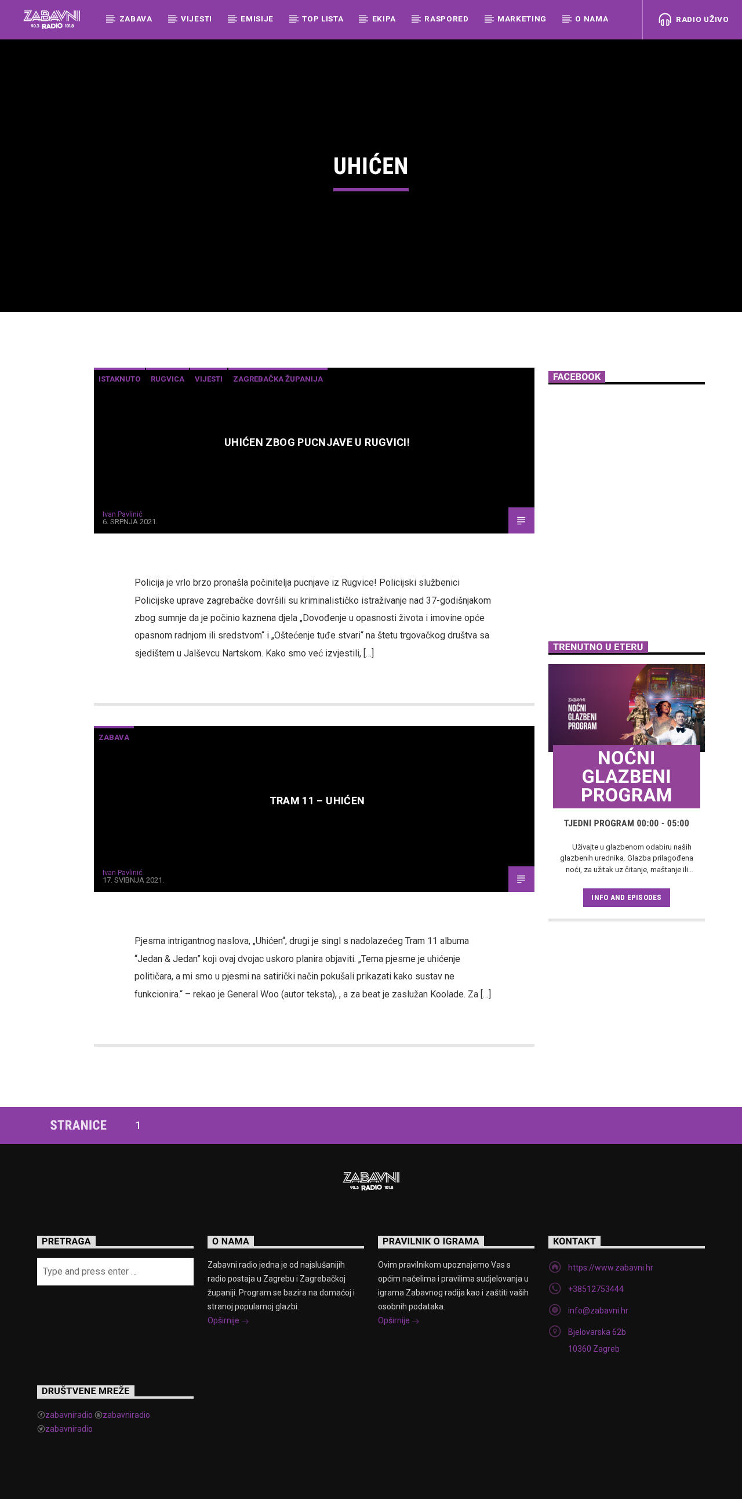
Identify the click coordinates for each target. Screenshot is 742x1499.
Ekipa (384, 18)
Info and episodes (626, 897)
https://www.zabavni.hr (610, 1267)
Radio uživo (701, 19)
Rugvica (167, 379)
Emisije (257, 18)
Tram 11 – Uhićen (317, 800)
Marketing (522, 18)
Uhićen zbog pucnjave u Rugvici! (317, 442)
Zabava (135, 18)
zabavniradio (69, 1415)
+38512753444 (596, 1289)
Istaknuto (119, 379)
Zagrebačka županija (278, 379)
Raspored (446, 18)
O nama (591, 18)
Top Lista (322, 18)
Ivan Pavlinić (123, 514)
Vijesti (196, 18)
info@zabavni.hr (598, 1310)
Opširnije (224, 1320)
